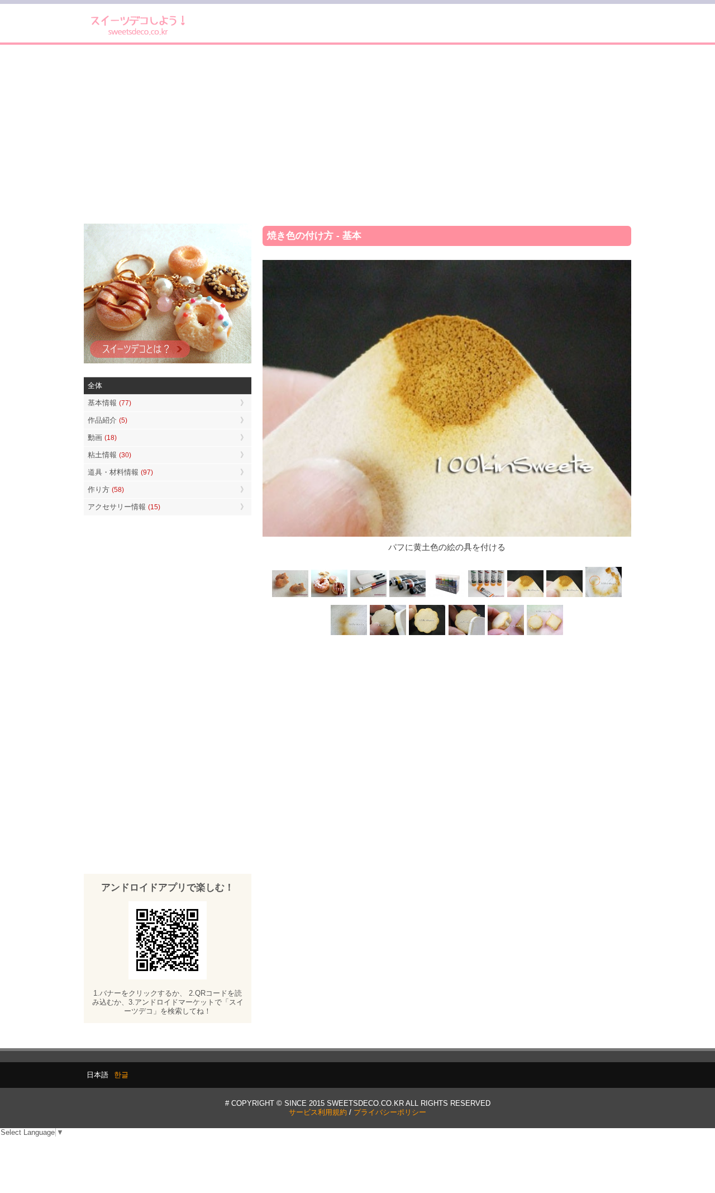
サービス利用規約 (318, 1112)
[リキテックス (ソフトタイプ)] (486, 596)
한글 (121, 1075)
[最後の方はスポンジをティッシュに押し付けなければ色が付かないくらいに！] (349, 633)
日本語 (97, 1075)
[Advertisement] (357, 134)
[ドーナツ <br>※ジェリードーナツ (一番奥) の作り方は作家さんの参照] (329, 596)
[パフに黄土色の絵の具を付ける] (564, 596)
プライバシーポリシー (390, 1112)
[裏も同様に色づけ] (427, 633)
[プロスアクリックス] (446, 596)
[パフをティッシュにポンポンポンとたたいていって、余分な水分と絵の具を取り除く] (603, 596)
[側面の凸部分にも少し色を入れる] (505, 633)
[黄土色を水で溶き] (525, 596)
